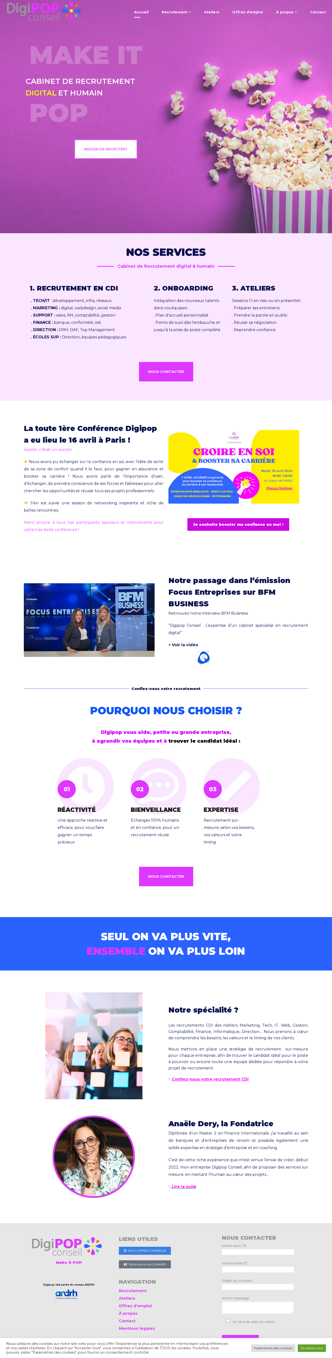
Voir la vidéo (185, 645)
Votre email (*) (234, 1263)
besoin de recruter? (105, 149)
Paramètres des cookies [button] (273, 1348)
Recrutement (133, 1291)
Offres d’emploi (135, 1306)
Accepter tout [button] (312, 1348)
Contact (127, 1321)
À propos (128, 1313)
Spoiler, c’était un (47, 449)
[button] (166, 371)
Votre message (235, 1298)
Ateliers (127, 1298)
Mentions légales (137, 1328)
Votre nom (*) (234, 1246)
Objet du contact (237, 1281)
